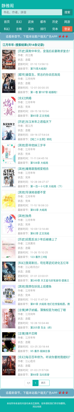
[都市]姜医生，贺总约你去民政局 (39, 74)
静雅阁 (7, 5)
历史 (55, 22)
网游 (67, 22)
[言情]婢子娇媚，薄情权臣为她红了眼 (42, 310)
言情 (19, 29)
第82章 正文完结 (39, 233)
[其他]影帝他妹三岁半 (32, 145)
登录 (67, 29)
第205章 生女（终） (41, 327)
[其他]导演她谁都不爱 (32, 192)
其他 (31, 29)
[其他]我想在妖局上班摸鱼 (35, 286)
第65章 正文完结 (39, 115)
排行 (43, 29)
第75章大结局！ (39, 68)
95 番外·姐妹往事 (40, 351)
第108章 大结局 (39, 162)
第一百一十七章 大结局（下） (47, 186)
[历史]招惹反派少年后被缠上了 (37, 239)
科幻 (7, 29)
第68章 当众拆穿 (39, 374)
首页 (7, 22)
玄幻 (19, 22)
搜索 (67, 12)
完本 (55, 29)
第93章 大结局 (38, 209)
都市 (43, 22)
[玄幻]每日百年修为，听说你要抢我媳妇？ (45, 357)
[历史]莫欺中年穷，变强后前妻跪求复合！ (45, 51)
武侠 (31, 22)
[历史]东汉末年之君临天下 (35, 121)
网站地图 (37, 406)
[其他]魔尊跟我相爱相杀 (33, 169)
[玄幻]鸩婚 (24, 98)
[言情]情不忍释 (27, 333)
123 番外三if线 (38, 256)
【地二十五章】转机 (41, 139)
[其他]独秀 (24, 216)
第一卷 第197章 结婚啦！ (44, 92)
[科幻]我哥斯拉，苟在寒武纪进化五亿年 (43, 263)
